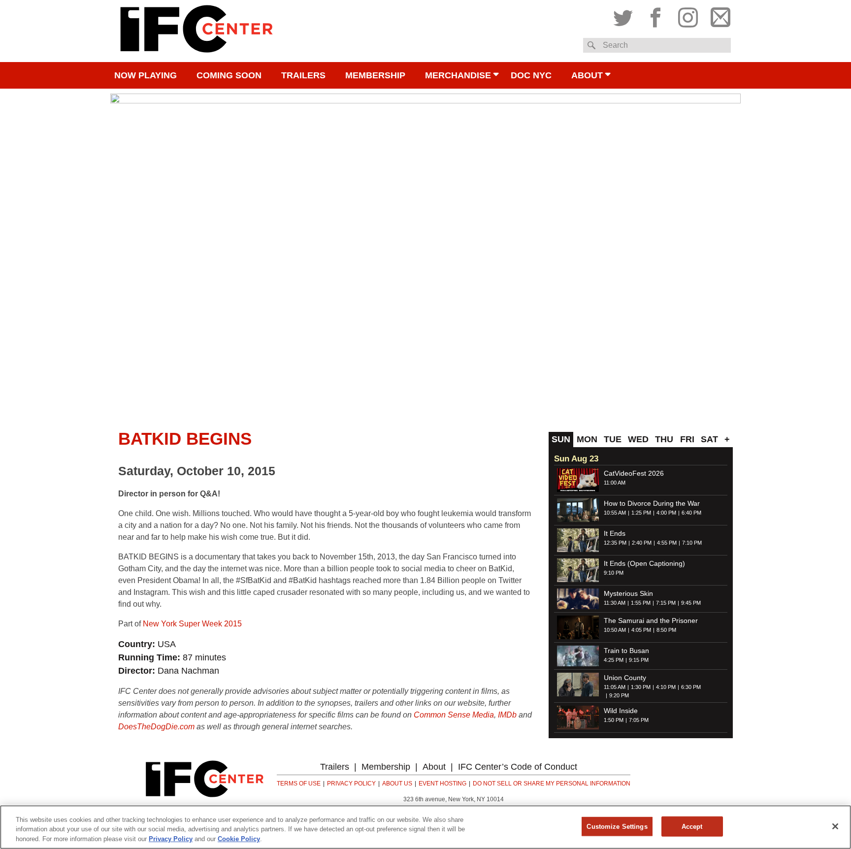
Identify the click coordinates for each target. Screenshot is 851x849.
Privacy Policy (351, 783)
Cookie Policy (239, 839)
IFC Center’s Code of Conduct (517, 767)
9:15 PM (639, 660)
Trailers (303, 75)
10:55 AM (615, 513)
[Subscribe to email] (718, 15)
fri (687, 439)
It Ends (614, 533)
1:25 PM (641, 513)
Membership (375, 75)
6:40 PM (691, 513)
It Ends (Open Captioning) (644, 563)
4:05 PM (641, 630)
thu (664, 439)
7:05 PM (639, 720)
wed (638, 439)
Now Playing (145, 75)
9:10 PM (613, 573)
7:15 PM (666, 603)
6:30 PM (691, 687)
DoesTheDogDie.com (156, 726)
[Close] (835, 826)
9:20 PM (619, 695)
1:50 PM (613, 720)
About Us (397, 783)
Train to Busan (626, 650)
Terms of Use (299, 783)
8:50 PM (666, 630)
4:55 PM (667, 543)
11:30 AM (614, 603)
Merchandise (458, 75)
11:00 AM (614, 483)
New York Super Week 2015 (192, 624)
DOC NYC (531, 75)
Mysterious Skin (628, 593)
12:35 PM (615, 543)
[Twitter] (625, 15)
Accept (692, 826)
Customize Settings (617, 826)
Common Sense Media (454, 715)
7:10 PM (692, 543)
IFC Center (196, 31)
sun (561, 439)
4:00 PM (666, 513)
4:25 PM (613, 660)
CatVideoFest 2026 (634, 473)
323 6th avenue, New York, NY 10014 (453, 799)
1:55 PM (641, 603)
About (587, 75)
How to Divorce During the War (652, 503)
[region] (425, 827)
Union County (625, 678)
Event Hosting (442, 783)
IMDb (507, 715)
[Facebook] (655, 15)
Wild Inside (621, 711)
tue (613, 439)
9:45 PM (691, 603)
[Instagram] (688, 15)
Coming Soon (229, 75)
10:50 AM (615, 630)
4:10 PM (666, 687)
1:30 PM (641, 687)
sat (709, 439)
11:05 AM (614, 687)
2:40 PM (642, 543)
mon (587, 439)
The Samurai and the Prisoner (651, 620)
